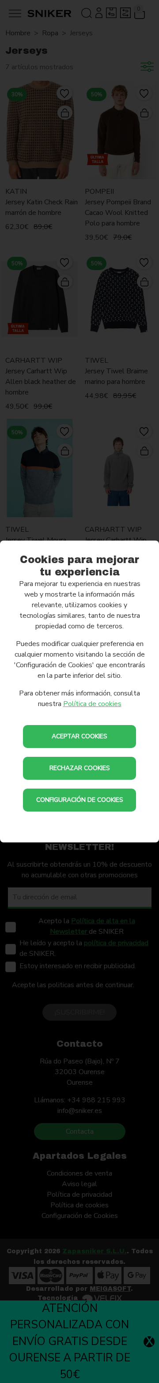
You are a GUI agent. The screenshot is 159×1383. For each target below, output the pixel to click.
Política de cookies (92, 704)
